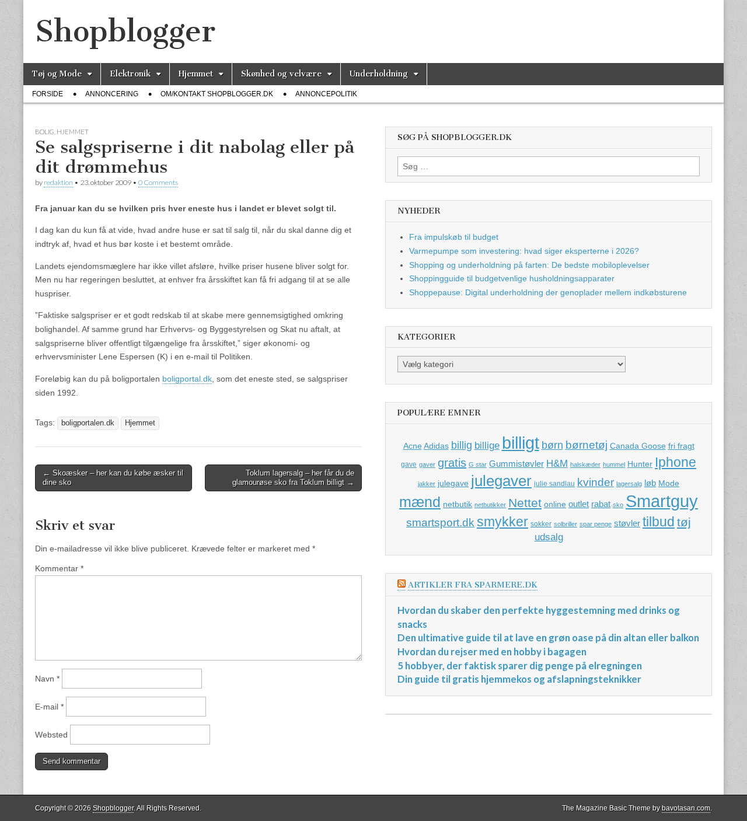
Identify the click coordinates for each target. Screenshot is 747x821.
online (555, 504)
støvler (627, 523)
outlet (578, 504)
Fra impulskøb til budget (453, 237)
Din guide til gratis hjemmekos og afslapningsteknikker (519, 679)
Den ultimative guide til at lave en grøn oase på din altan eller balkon (548, 637)
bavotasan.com (686, 808)
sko (618, 504)
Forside (47, 94)
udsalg (549, 537)
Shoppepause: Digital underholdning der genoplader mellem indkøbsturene (548, 292)
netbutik (457, 504)
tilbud (659, 521)
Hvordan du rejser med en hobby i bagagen (492, 651)
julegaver (501, 481)
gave (409, 464)
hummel (614, 464)
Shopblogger (125, 31)
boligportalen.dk (87, 423)
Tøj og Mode (57, 74)
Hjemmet (196, 74)
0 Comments (158, 182)
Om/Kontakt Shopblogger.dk (216, 94)
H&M (557, 463)
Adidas (436, 445)
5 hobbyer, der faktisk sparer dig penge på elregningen (519, 665)
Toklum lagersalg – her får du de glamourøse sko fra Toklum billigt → (293, 478)
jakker (426, 483)
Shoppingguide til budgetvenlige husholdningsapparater (512, 278)
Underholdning (379, 74)
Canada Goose (638, 445)
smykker (502, 521)
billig (461, 445)
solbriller (565, 523)
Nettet (525, 502)
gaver (427, 464)
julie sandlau (554, 484)
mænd (420, 502)
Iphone (675, 462)
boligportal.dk (187, 378)
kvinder (595, 482)
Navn (47, 678)
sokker (540, 524)
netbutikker (490, 504)
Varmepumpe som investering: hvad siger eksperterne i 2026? (524, 251)
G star (478, 464)
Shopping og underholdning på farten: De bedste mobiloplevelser (529, 265)
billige (487, 445)
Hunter (639, 464)
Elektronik (130, 74)
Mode (668, 483)
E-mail (49, 706)
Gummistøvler (516, 464)
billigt (520, 442)
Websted (51, 734)
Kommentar (59, 568)
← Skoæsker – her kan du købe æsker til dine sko (113, 478)
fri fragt (681, 445)
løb (650, 483)
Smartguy (662, 501)
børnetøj (587, 445)
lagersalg (629, 483)
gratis (452, 462)
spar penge (596, 523)
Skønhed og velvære (281, 74)
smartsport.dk (440, 522)
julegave (453, 483)
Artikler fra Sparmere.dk (472, 585)
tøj (684, 522)
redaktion (58, 182)
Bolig (44, 131)
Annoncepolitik (326, 94)
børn (552, 445)
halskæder (585, 464)
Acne (412, 445)
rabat (600, 504)
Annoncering (111, 94)
